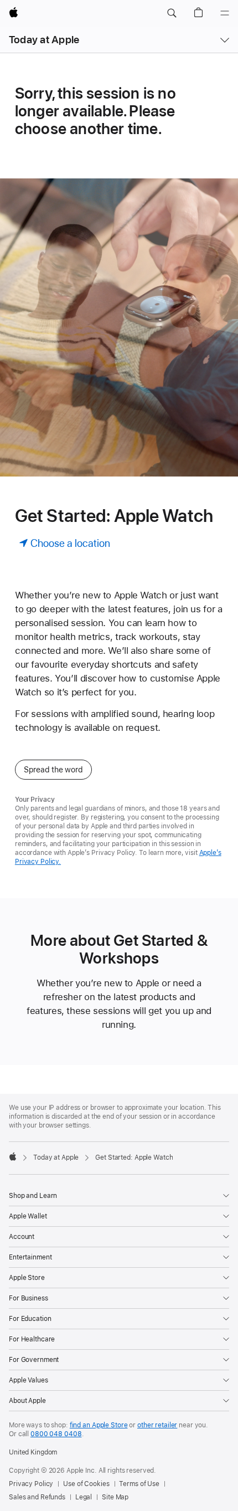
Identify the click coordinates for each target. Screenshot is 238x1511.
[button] (171, 13)
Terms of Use (139, 1484)
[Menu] (224, 13)
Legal (83, 1497)
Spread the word (53, 769)
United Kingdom (33, 1452)
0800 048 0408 (55, 1434)
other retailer (157, 1425)
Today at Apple (44, 39)
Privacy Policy (31, 1484)
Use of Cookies (86, 1484)
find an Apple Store (99, 1425)
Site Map (115, 1497)
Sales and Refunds (37, 1497)
